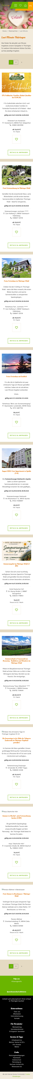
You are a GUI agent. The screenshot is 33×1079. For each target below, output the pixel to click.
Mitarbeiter (16, 1014)
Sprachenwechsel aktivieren (16, 992)
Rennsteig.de (16, 1062)
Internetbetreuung (16, 1016)
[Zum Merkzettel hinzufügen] (16, 139)
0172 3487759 (18, 408)
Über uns (16, 1012)
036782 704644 (17, 690)
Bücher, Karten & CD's (16, 1042)
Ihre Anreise (16, 1044)
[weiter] (22, 62)
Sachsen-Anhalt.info (16, 1064)
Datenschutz (16, 1060)
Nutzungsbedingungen (17, 1055)
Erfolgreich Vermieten (16, 1031)
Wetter (16, 1047)
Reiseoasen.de (16, 1066)
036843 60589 (17, 926)
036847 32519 (18, 218)
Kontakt (16, 1018)
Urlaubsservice (16, 1040)
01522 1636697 (17, 501)
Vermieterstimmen (16, 1029)
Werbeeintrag (16, 1027)
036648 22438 (17, 770)
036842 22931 (18, 848)
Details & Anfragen (19, 152)
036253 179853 (17, 596)
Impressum (17, 1058)
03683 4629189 (17, 125)
